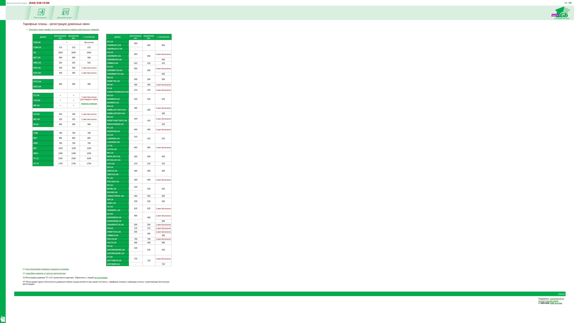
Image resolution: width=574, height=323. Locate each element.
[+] (46, 269)
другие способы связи (548, 301)
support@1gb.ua (557, 299)
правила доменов (89, 103)
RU (570, 3)
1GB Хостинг (556, 303)
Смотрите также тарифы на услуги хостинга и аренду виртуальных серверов (64, 29)
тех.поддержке (100, 277)
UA (565, 3)
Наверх (561, 294)
